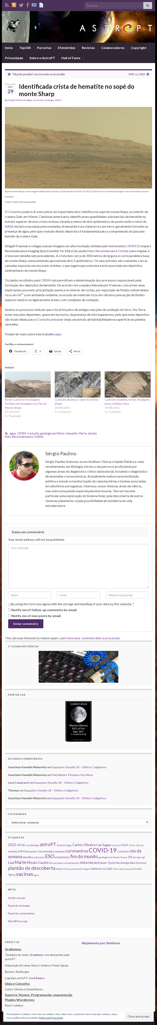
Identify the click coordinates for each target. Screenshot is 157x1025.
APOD (21, 845)
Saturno (96, 868)
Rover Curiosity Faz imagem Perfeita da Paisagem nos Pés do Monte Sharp (26, 403)
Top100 (25, 48)
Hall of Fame (70, 58)
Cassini (116, 845)
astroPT (48, 844)
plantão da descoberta (31, 868)
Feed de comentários (21, 913)
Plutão (59, 869)
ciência (140, 845)
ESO (49, 856)
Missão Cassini (37, 862)
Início (9, 48)
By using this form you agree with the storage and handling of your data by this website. (72, 604)
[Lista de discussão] (34, 4)
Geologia (49, 100)
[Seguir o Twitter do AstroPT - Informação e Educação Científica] (21, 4)
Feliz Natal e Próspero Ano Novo (72, 775)
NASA (9, 226)
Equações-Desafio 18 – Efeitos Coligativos (79, 767)
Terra (11, 875)
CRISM (131, 246)
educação (39, 857)
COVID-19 (103, 850)
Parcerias (44, 48)
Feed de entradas (19, 905)
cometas (60, 851)
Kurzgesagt (139, 857)
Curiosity (38, 100)
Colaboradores (112, 48)
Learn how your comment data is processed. (89, 638)
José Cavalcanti (18, 782)
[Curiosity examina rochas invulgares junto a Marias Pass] (127, 384)
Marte (58, 100)
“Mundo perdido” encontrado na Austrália (38, 74)
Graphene (36, 954)
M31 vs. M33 (137, 74)
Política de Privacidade (51, 1017)
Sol (110, 868)
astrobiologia (32, 845)
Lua (11, 862)
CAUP (124, 845)
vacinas (24, 874)
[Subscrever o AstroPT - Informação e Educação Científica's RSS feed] (7, 4)
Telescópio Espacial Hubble (127, 869)
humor (123, 857)
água (13, 433)
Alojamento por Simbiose (101, 943)
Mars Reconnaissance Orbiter (108, 251)
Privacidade (14, 58)
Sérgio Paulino (16, 100)
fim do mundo (84, 856)
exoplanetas (62, 857)
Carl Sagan (103, 845)
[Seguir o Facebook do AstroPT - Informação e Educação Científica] (27, 4)
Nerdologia (122, 862)
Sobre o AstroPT (42, 58)
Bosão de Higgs (64, 845)
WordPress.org (17, 921)
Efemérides (66, 48)
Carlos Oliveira (83, 845)
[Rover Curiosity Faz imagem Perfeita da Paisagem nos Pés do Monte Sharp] (28, 384)
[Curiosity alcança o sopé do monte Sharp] (78, 384)
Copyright (138, 48)
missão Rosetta (71, 863)
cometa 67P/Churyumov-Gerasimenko (31, 851)
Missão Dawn (56, 863)
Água (29, 100)
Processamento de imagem (77, 869)
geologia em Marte (52, 433)
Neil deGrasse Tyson (101, 862)
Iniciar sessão (16, 898)
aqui (58, 334)
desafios (28, 857)
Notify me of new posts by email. (36, 616)
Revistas (88, 48)
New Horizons (138, 862)
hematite (71, 433)
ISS (130, 857)
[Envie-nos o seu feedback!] (41, 4)
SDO (104, 869)
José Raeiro (37, 978)
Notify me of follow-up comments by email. (44, 610)
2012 (12, 845)
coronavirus (77, 850)
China (132, 845)
